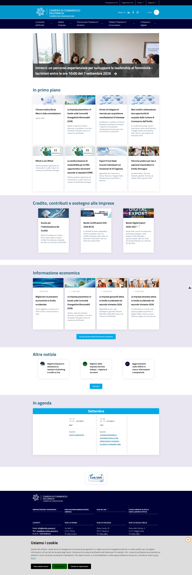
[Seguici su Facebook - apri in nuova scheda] (132, 12)
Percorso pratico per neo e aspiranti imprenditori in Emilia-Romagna (143, 164)
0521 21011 (72, 533)
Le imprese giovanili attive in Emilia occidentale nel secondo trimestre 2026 (111, 300)
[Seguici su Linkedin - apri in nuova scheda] (128, 12)
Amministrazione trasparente (44, 509)
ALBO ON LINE (101, 509)
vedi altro (96, 386)
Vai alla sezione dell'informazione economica (96, 336)
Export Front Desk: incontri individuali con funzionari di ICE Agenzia (111, 164)
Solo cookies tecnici (41, 566)
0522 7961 (135, 533)
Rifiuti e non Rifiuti (44, 161)
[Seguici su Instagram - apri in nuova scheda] (136, 12)
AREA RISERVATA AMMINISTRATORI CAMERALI (77, 510)
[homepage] (58, 12)
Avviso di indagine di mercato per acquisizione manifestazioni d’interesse (111, 113)
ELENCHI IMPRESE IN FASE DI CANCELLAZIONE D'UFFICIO (139, 510)
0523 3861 (103, 533)
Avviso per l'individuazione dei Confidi (50, 226)
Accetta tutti (59, 566)
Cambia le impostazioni (79, 566)
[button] (156, 12)
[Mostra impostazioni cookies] (190, 288)
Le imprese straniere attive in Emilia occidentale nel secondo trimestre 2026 (143, 300)
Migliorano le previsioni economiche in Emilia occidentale (47, 300)
